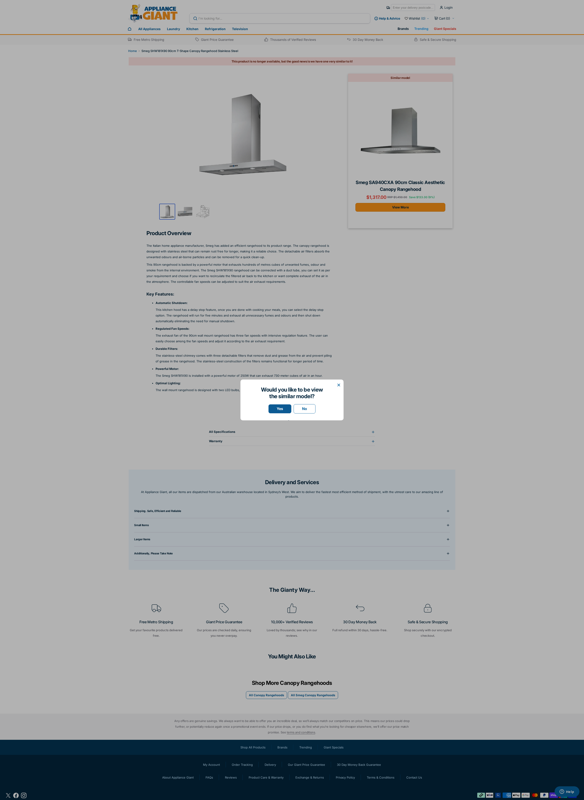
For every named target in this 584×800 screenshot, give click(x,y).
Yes (280, 408)
